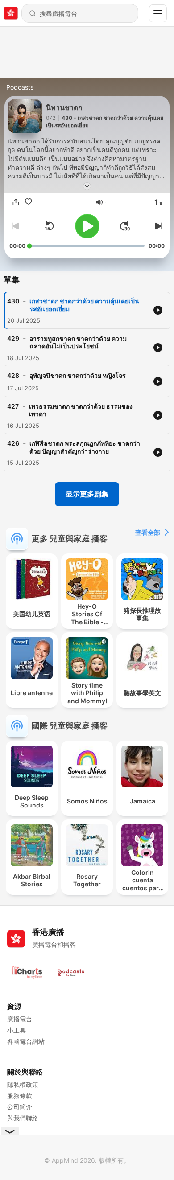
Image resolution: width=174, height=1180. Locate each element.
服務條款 (19, 1095)
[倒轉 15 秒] (49, 226)
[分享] (15, 202)
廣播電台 (19, 1019)
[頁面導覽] (158, 13)
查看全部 (147, 532)
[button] (99, 202)
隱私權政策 (22, 1084)
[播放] (87, 226)
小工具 (16, 1030)
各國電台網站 (26, 1041)
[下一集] (157, 226)
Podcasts (19, 87)
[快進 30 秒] (125, 226)
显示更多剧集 (87, 493)
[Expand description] (87, 186)
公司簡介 (19, 1106)
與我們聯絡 (22, 1118)
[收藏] (28, 202)
